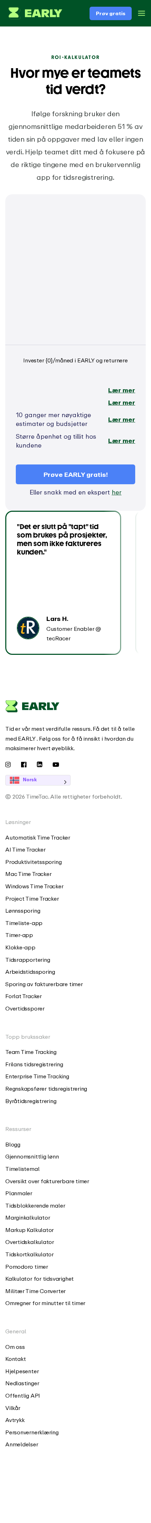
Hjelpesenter (22, 1371)
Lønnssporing (22, 910)
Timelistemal (22, 1168)
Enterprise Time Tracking (37, 1076)
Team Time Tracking (31, 1051)
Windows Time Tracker (34, 886)
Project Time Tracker (32, 898)
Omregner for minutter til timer (45, 1302)
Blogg (12, 1144)
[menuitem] (75, 837)
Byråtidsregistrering (31, 1100)
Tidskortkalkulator (29, 1254)
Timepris (28, 311)
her (117, 492)
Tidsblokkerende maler (35, 1205)
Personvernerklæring (32, 1432)
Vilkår (12, 1407)
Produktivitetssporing (33, 861)
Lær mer (121, 390)
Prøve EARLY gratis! (76, 474)
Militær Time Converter (35, 1290)
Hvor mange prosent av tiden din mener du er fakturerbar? (72, 259)
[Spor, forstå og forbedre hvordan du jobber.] (33, 13)
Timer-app (19, 934)
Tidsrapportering (27, 959)
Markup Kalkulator (29, 1229)
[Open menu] (141, 13)
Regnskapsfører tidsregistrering (46, 1088)
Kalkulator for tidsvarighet (39, 1278)
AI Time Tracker (25, 849)
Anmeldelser (21, 1444)
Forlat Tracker (23, 996)
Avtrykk (14, 1419)
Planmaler (18, 1193)
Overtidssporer (25, 1008)
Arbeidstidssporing (30, 971)
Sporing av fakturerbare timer (44, 984)
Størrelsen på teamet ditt (52, 207)
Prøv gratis (110, 13)
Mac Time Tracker (28, 873)
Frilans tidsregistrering (34, 1064)
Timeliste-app (23, 922)
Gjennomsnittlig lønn (32, 1156)
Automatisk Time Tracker (37, 837)
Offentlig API (22, 1395)
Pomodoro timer (26, 1266)
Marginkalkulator (27, 1217)
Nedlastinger (22, 1383)
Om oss (15, 1346)
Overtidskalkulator (29, 1241)
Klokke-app (20, 947)
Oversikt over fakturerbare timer (47, 1181)
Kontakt (15, 1358)
